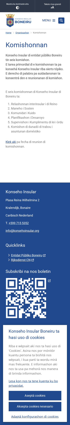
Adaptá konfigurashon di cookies (35, 416)
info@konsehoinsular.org (22, 230)
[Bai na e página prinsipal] (18, 20)
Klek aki (11, 142)
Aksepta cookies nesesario (35, 406)
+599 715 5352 (19, 223)
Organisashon (22, 32)
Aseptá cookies (35, 395)
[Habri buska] (61, 20)
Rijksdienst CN (21, 260)
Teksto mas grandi (52, 4)
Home (8, 32)
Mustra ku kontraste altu (17, 4)
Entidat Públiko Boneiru (26, 255)
